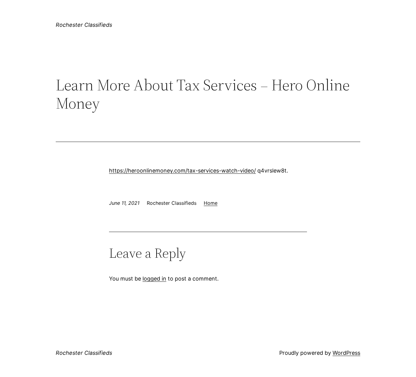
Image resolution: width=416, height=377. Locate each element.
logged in (154, 278)
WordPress (346, 353)
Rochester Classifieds (84, 25)
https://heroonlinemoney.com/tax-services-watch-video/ (182, 170)
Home (210, 203)
